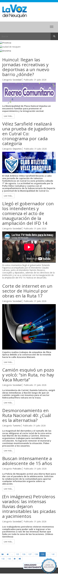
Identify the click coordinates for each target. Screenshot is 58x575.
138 (36, 554)
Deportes (17, 148)
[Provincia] (29, 43)
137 (30, 554)
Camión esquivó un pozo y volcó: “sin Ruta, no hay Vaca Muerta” (28, 375)
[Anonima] (29, 51)
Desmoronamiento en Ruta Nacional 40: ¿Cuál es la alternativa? (26, 415)
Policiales (17, 468)
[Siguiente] (14, 559)
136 (23, 554)
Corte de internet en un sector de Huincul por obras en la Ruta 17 (27, 291)
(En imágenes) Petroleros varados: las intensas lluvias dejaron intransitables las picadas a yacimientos (29, 506)
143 (9, 558)
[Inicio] (2, 554)
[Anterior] (7, 554)
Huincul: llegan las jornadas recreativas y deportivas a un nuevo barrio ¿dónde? (25, 67)
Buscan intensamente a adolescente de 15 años (27, 460)
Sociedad (17, 79)
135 (17, 554)
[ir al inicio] (14, 11)
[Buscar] (54, 36)
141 (53, 554)
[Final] (19, 559)
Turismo (17, 425)
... (12, 554)
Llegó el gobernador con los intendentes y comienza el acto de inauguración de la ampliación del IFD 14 (28, 213)
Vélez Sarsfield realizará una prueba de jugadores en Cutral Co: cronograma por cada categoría (28, 133)
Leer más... (8, 116)
